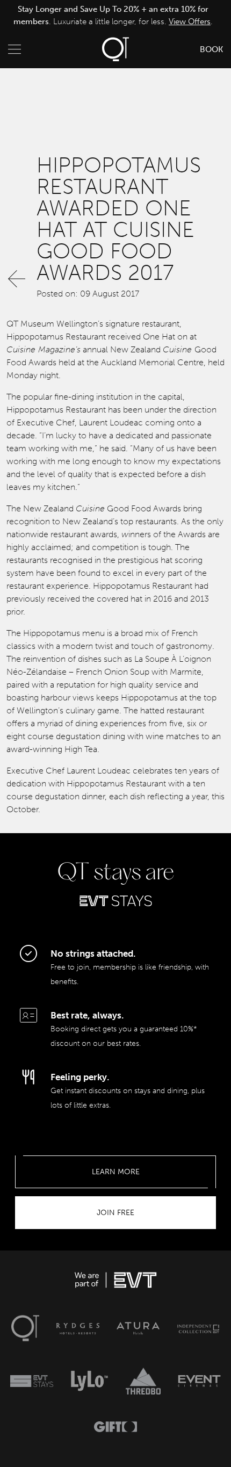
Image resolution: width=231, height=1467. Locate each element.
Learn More (116, 1171)
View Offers (190, 21)
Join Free (115, 1212)
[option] (113, 15)
